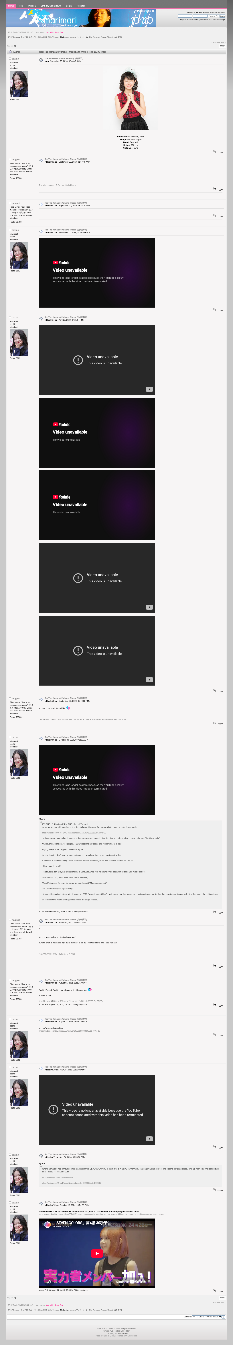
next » (223, 42)
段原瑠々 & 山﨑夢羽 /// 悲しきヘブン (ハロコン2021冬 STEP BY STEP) (71, 1001)
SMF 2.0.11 (102, 1328)
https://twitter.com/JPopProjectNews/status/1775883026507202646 (71, 1183)
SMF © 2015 (114, 1328)
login (212, 12)
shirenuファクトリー (78, 37)
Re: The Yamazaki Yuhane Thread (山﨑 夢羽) (66, 159)
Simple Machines (128, 1328)
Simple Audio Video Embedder (116, 1331)
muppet (16, 159)
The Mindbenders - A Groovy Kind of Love (57, 185)
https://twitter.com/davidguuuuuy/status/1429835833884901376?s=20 (69, 1031)
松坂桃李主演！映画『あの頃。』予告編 (57, 954)
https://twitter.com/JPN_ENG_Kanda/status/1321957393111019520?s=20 (74, 833)
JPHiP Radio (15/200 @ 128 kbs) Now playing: (35, 32)
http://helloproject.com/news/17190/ (57, 1177)
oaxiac (15, 59)
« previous (215, 42)
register (221, 12)
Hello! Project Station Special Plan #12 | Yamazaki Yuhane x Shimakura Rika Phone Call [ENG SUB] (82, 719)
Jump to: (188, 1317)
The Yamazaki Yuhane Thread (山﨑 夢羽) (64, 58)
